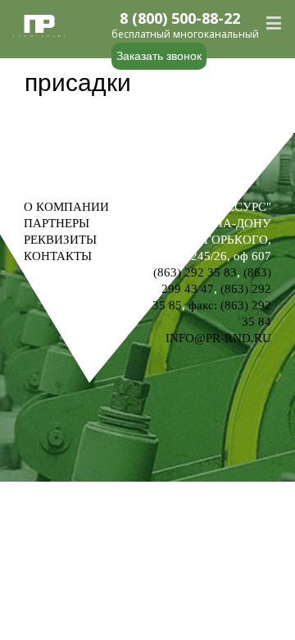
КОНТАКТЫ (58, 256)
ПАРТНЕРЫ (56, 223)
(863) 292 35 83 (195, 272)
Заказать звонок (159, 55)
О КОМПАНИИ (66, 206)
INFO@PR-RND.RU (218, 338)
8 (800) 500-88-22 (180, 19)
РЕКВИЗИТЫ (60, 239)
